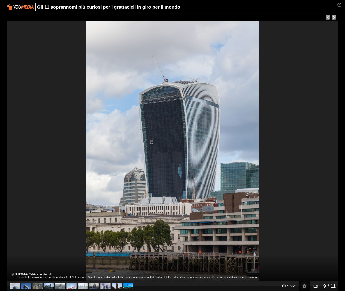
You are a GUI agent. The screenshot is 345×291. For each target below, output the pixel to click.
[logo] (20, 7)
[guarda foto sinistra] (40, 151)
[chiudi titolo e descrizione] (12, 274)
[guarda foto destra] (205, 151)
